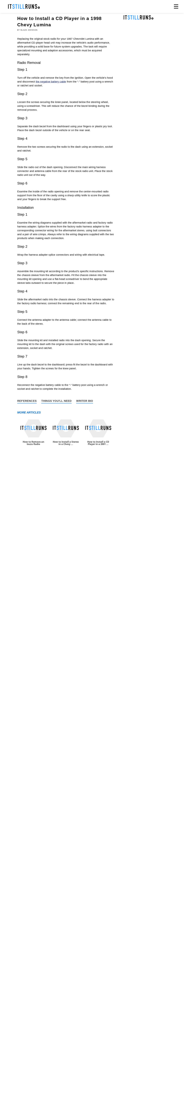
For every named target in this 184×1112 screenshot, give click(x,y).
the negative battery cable (51, 81)
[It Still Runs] (24, 6)
